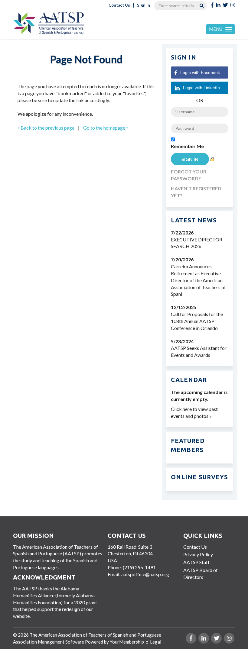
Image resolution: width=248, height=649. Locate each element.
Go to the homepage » (106, 128)
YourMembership (127, 641)
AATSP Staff (196, 562)
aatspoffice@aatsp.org (145, 574)
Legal (155, 641)
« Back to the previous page (46, 128)
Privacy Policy (198, 554)
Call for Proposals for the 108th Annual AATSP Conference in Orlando (197, 321)
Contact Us (119, 5)
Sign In (143, 5)
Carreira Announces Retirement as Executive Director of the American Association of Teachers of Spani (198, 280)
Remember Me (187, 146)
